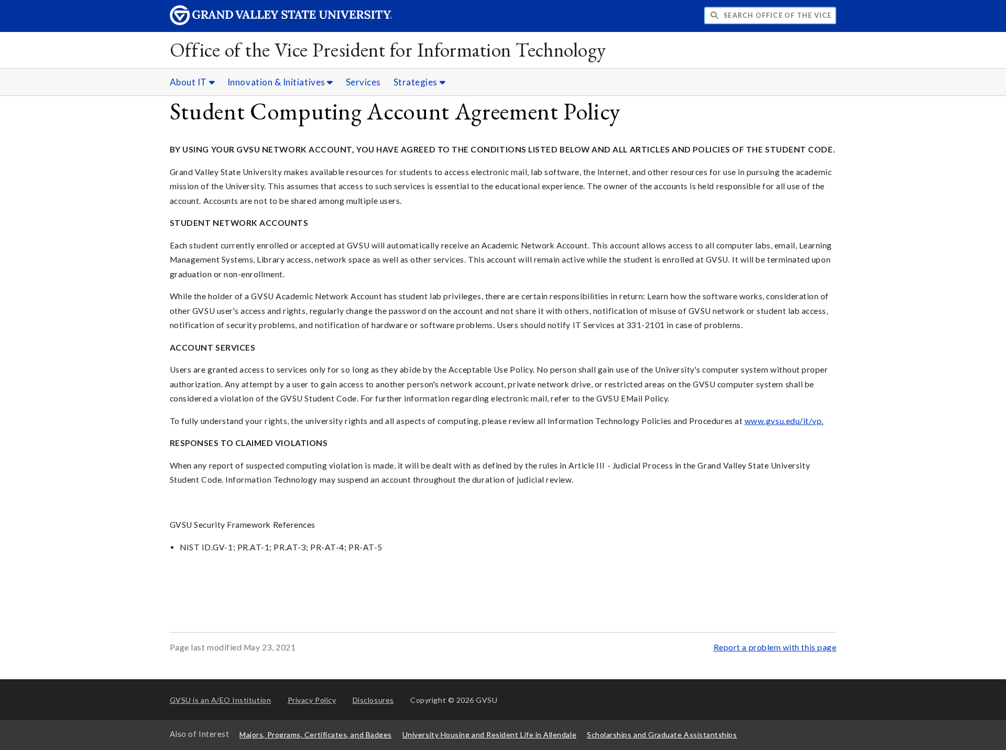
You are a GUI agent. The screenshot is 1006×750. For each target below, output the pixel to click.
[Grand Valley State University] (281, 22)
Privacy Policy (312, 699)
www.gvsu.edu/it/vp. (784, 421)
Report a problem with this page (775, 647)
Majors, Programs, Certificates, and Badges (315, 734)
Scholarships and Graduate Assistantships (662, 734)
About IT (189, 82)
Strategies (416, 82)
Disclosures (373, 699)
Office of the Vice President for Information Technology (388, 49)
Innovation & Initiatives (277, 82)
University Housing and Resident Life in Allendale (489, 734)
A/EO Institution (220, 699)
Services (363, 82)
